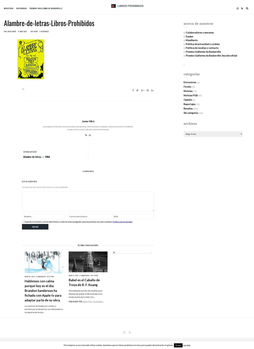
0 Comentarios (41, 277)
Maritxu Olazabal (93, 301)
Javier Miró (11, 31)
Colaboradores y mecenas (200, 32)
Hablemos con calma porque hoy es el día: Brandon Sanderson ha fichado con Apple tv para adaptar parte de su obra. (43, 290)
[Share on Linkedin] (152, 90)
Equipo (189, 36)
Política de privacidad (122, 221)
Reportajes (190, 104)
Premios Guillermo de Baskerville (46, 8)
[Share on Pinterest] (148, 90)
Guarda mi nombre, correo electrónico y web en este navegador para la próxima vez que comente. (68, 221)
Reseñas (188, 108)
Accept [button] (178, 345)
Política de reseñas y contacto (202, 47)
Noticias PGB (191, 95)
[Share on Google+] (142, 90)
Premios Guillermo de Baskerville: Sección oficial (211, 55)
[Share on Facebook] (133, 90)
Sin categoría (191, 112)
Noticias (188, 91)
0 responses (44, 31)
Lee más (186, 345)
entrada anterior (30, 152)
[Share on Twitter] (137, 90)
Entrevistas (190, 82)
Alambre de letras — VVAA (36, 156)
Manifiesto (192, 40)
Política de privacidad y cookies (203, 44)
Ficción (187, 86)
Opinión (188, 99)
